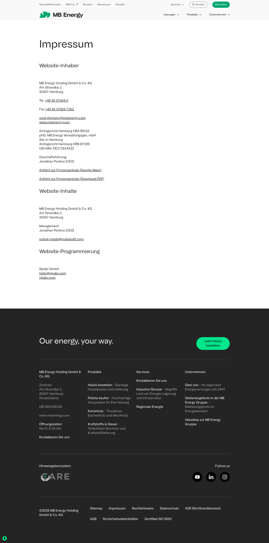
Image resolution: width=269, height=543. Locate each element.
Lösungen (170, 15)
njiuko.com (47, 277)
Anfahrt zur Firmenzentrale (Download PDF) (71, 179)
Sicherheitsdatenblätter (120, 519)
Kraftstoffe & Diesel (102, 424)
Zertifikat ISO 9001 (158, 519)
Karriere (87, 4)
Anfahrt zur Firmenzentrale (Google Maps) (70, 170)
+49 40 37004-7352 (59, 109)
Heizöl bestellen (100, 385)
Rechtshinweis (143, 508)
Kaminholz (96, 411)
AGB (93, 519)
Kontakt (120, 4)
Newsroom (104, 4)
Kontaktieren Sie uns (151, 380)
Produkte (192, 15)
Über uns (191, 385)
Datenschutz (169, 508)
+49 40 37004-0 (56, 100)
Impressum (117, 508)
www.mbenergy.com (54, 122)
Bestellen (221, 4)
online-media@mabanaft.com (61, 239)
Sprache (176, 4)
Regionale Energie (149, 406)
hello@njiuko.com (52, 273)
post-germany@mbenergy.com (62, 118)
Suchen (200, 4)
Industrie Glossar (149, 389)
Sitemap (96, 508)
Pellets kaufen (98, 398)
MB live (70, 4)
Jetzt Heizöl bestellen (213, 343)
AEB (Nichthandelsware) (203, 508)
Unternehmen (217, 15)
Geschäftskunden (50, 4)
